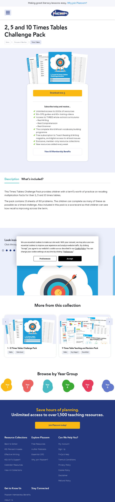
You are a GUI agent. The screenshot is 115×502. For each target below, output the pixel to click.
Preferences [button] (68, 252)
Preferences (45, 259)
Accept (70, 259)
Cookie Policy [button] (80, 249)
